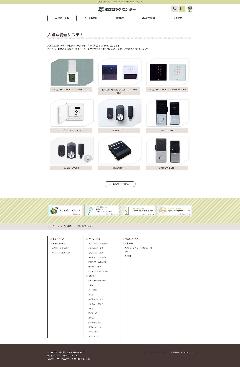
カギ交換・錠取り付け (60, 248)
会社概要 (128, 256)
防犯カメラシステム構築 (97, 262)
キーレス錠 (92, 290)
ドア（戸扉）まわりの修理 (98, 243)
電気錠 (90, 295)
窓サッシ (91, 318)
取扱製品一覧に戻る (121, 184)
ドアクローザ (93, 336)
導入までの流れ (149, 18)
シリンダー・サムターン (97, 281)
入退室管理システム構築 (97, 257)
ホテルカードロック (95, 304)
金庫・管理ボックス (95, 322)
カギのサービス (62, 18)
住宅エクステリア (95, 327)
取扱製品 (120, 18)
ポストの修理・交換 (95, 248)
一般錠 (90, 285)
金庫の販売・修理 (95, 267)
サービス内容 (91, 18)
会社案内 (178, 18)
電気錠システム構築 (95, 253)
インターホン (93, 332)
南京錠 (90, 308)
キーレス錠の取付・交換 (61, 253)
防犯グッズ (92, 313)
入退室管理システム (95, 299)
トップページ (53, 226)
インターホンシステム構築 (98, 271)
